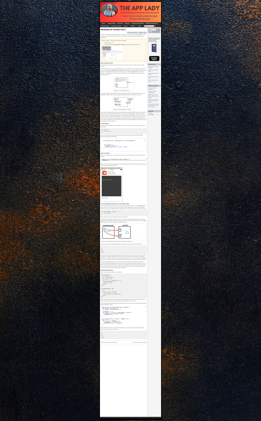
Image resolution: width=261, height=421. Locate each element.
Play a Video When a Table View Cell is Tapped (154, 96)
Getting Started (112, 23)
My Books (120, 23)
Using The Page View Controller (139, 342)
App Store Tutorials (116, 26)
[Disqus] (124, 362)
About (125, 26)
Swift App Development (152, 23)
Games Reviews (105, 26)
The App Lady (134, 32)
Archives (150, 113)
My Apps (127, 23)
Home (103, 23)
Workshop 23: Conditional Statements (109, 342)
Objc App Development (138, 23)
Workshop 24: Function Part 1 (113, 29)
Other (139, 26)
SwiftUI (132, 26)
